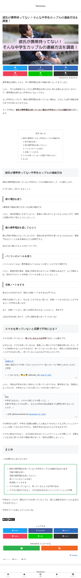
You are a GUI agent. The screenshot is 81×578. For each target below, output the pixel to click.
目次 (37, 133)
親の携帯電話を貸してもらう (36, 145)
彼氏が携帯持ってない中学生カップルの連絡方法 (41, 138)
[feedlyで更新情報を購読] (21, 548)
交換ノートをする (31, 152)
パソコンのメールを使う (34, 149)
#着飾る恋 (9, 361)
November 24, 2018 (37, 414)
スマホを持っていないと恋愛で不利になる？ (40, 155)
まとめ (25, 159)
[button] (75, 330)
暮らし (12, 519)
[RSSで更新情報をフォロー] (59, 548)
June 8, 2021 (45, 375)
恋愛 (5, 519)
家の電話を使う (31, 142)
